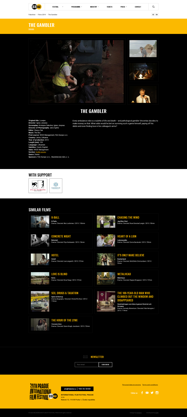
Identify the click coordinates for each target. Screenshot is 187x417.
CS (153, 14)
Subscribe (105, 364)
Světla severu (41, 152)
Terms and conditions (150, 385)
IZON (156, 413)
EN (156, 14)
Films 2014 (42, 15)
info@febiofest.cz (70, 389)
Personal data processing (131, 385)
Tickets (109, 7)
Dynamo (139, 413)
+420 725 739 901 (84, 389)
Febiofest (32, 15)
